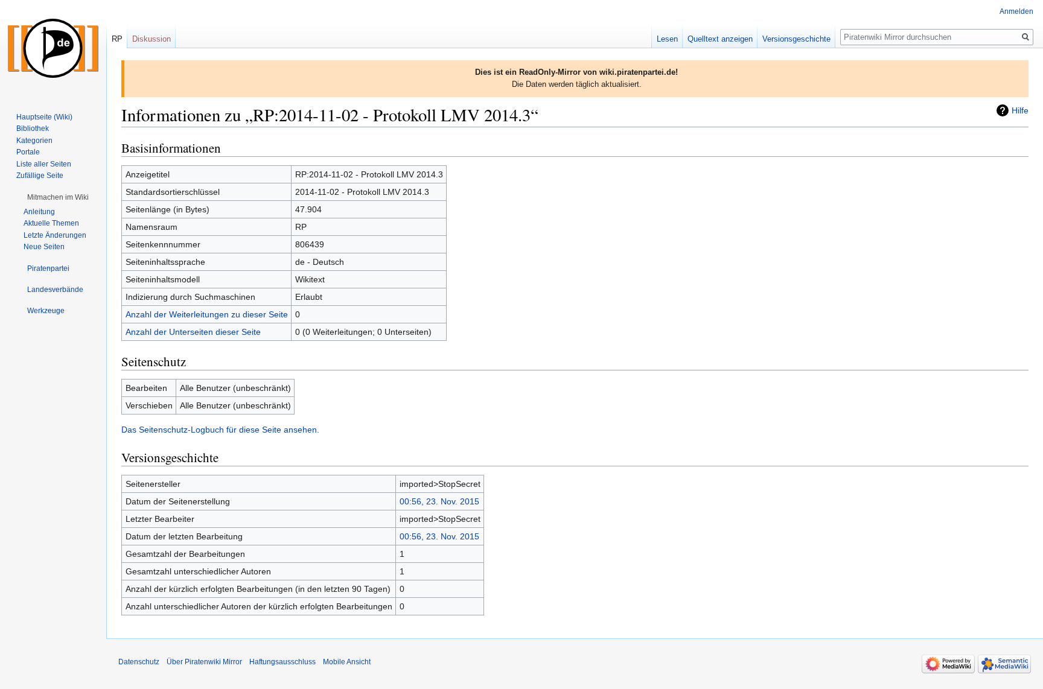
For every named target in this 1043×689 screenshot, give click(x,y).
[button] (58, 197)
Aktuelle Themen (51, 223)
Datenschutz (138, 662)
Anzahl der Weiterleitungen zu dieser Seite (207, 314)
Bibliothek (32, 128)
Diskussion (151, 38)
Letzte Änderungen (55, 235)
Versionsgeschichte (796, 38)
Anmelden (1016, 11)
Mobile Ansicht (347, 662)
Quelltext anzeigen (720, 38)
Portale (28, 152)
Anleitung (39, 212)
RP (117, 38)
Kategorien (34, 140)
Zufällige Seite (39, 175)
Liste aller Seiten (43, 164)
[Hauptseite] (53, 48)
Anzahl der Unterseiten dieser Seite (193, 332)
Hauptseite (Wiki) (44, 117)
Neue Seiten (44, 247)
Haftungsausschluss (282, 662)
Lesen (667, 38)
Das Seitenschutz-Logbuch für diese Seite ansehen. (220, 429)
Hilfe (1020, 110)
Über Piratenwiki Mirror (204, 662)
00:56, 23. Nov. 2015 (439, 501)
